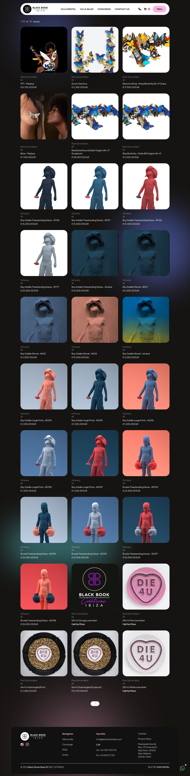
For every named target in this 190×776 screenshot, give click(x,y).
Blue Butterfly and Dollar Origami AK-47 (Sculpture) (91, 152)
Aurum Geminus (79, 83)
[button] (140, 9)
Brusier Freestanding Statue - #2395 (38, 553)
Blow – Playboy (27, 153)
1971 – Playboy (27, 83)
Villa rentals (67, 739)
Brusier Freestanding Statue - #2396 (89, 553)
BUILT (159, 767)
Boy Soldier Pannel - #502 (33, 353)
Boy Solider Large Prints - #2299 (87, 487)
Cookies (142, 733)
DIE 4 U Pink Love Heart (134, 620)
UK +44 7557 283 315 (106, 750)
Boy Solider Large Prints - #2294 (36, 420)
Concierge (67, 744)
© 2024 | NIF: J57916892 (42, 767)
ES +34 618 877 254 (105, 755)
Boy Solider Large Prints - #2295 (87, 420)
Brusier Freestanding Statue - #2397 (140, 553)
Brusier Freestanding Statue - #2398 (38, 620)
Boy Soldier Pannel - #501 (135, 286)
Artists (65, 754)
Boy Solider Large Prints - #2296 (138, 420)
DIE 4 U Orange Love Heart (84, 620)
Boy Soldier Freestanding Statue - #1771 (39, 286)
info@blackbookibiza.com (109, 739)
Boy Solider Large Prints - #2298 (36, 487)
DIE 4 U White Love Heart (134, 687)
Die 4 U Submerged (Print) (32, 687)
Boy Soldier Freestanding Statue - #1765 (40, 220)
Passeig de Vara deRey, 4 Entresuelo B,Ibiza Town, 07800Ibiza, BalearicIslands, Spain (147, 750)
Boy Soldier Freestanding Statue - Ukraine (92, 286)
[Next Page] (95, 703)
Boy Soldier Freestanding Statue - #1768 (142, 220)
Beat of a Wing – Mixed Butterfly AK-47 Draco (144, 83)
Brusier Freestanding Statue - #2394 (140, 487)
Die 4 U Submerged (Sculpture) (86, 687)
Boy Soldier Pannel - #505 (84, 353)
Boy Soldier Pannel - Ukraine (136, 353)
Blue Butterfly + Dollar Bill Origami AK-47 (142, 153)
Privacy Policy (144, 738)
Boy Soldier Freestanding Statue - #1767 (91, 220)
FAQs (64, 749)
